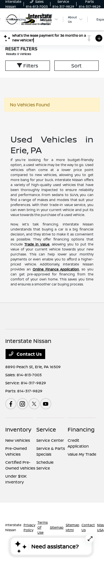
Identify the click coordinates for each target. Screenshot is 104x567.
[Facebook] (10, 403)
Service (46, 429)
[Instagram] (22, 403)
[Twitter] (34, 403)
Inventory (18, 429)
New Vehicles (17, 440)
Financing (81, 429)
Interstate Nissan (13, 527)
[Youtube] (45, 403)
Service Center (50, 440)
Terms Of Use (42, 527)
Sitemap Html (72, 527)
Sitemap (57, 527)
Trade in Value (36, 244)
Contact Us (29, 354)
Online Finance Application (56, 269)
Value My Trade (82, 454)
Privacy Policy (29, 527)
